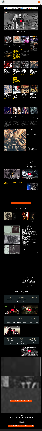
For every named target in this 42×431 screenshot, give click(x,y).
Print (31, 2)
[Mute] (11, 301)
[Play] (6, 301)
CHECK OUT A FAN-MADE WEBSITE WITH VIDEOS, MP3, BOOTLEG (21, 425)
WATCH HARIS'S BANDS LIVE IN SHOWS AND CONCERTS (21, 400)
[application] (10, 301)
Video (35, 2)
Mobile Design (22, 2)
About (9, 2)
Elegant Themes (10, 429)
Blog (12, 2)
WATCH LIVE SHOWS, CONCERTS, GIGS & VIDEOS (21, 203)
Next (36, 221)
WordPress (18, 429)
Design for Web (27, 2)
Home (6, 2)
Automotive (16, 2)
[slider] (13, 301)
